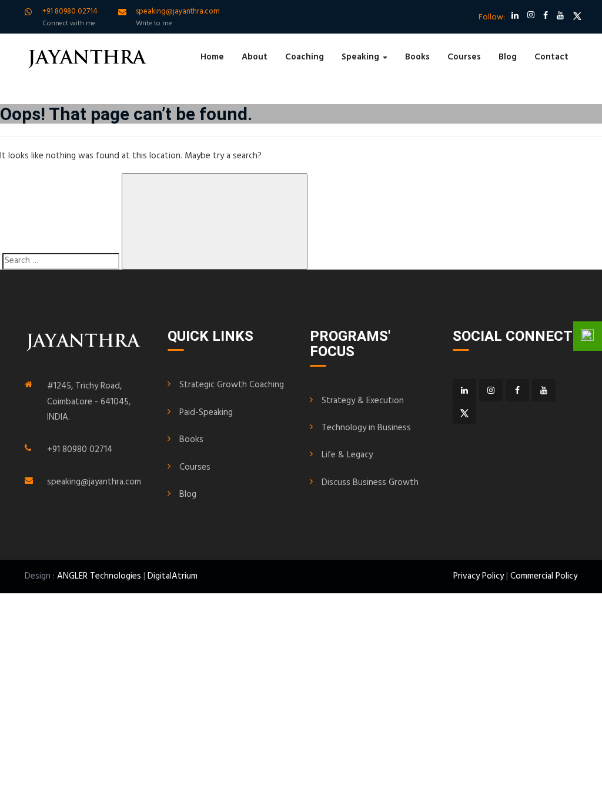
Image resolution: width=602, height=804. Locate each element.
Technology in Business (366, 428)
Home (212, 57)
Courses (464, 57)
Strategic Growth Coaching (231, 385)
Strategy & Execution (363, 401)
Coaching (304, 57)
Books (417, 57)
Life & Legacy (347, 455)
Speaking (362, 57)
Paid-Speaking (206, 413)
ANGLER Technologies (99, 576)
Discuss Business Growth (370, 483)
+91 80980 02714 (79, 450)
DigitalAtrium (173, 576)
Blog (508, 57)
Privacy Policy (478, 576)
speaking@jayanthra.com (94, 482)
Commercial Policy (543, 576)
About (254, 57)
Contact (551, 57)
